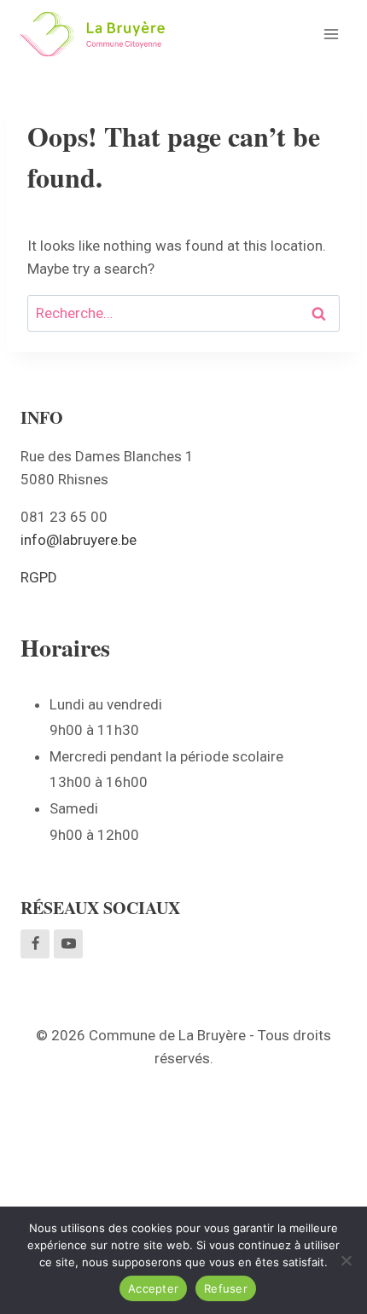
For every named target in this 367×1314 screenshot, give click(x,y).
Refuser (226, 1288)
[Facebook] (35, 943)
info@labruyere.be (78, 539)
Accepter (153, 1288)
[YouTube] (68, 943)
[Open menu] (331, 33)
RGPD (38, 577)
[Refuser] (345, 1260)
